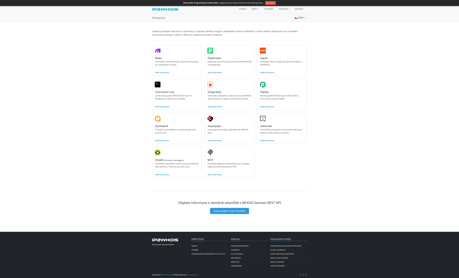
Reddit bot (235, 262)
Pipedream (235, 250)
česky (300, 17)
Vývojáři (268, 9)
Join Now (271, 3)
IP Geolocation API (278, 250)
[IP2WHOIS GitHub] (306, 275)
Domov (243, 9)
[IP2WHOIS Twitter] (303, 275)
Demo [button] (254, 9)
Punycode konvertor (240, 246)
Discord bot (236, 258)
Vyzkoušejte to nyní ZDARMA (229, 211)
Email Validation (277, 262)
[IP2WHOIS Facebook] (300, 275)
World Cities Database (279, 258)
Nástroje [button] (283, 9)
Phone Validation (277, 266)
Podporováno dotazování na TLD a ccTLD (208, 254)
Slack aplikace (237, 254)
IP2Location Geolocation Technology (286, 246)
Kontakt (299, 9)
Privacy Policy (193, 275)
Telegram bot (236, 266)
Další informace (162, 72)
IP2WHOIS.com (166, 275)
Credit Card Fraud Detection (282, 254)
